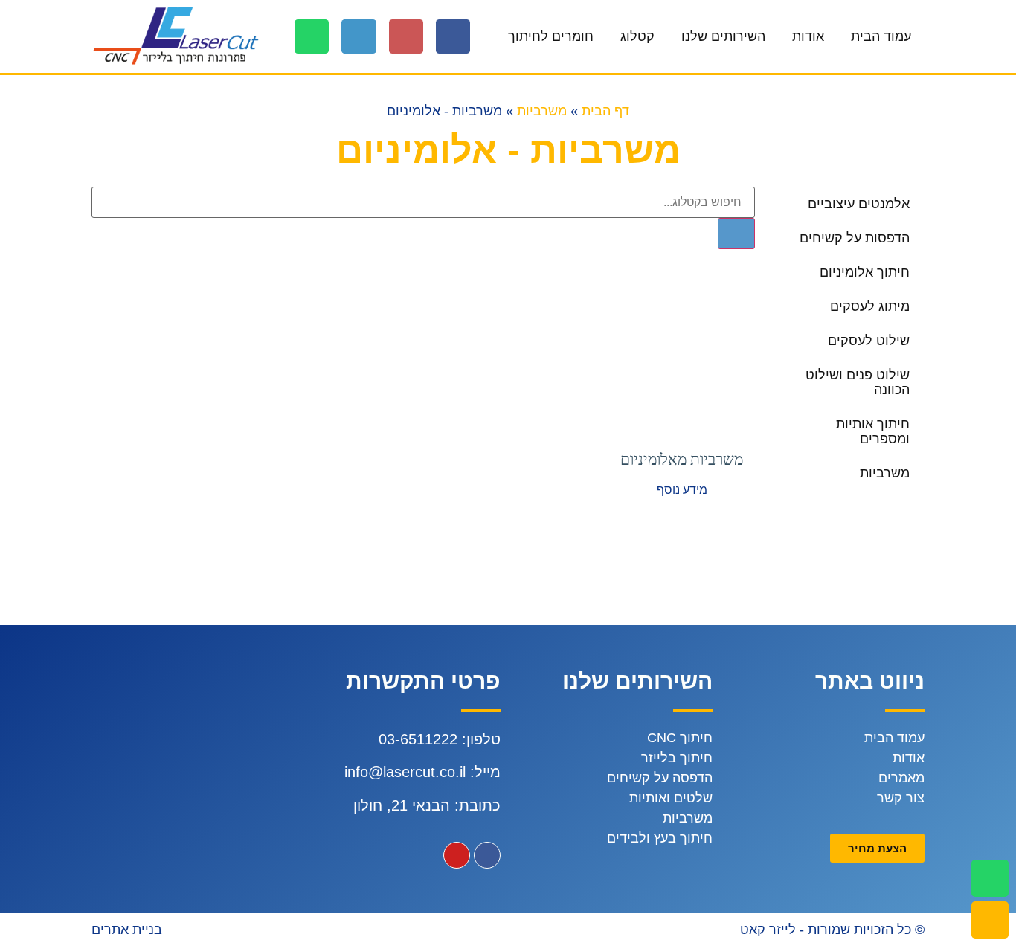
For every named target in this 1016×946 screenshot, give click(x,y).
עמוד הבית (881, 36)
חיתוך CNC (680, 737)
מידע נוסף (682, 489)
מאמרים (901, 777)
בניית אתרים (126, 929)
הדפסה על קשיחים (660, 777)
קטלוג (637, 36)
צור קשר (901, 798)
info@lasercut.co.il (405, 772)
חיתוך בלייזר (677, 757)
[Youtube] (456, 855)
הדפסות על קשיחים (855, 238)
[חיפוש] (736, 233)
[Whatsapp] (312, 36)
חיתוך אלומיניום (865, 272)
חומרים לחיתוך (551, 36)
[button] (877, 848)
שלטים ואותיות (671, 798)
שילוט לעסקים (869, 340)
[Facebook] (453, 36)
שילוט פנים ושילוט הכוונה (858, 382)
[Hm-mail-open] (406, 36)
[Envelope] (990, 920)
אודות (808, 36)
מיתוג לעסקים (870, 306)
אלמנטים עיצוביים (859, 203)
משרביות (542, 110)
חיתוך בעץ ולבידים (660, 838)
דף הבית (605, 110)
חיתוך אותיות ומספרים (873, 431)
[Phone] (358, 36)
